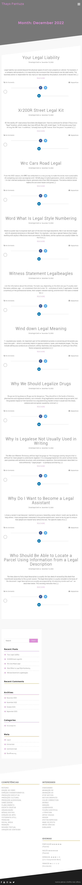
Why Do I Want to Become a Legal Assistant (41, 500)
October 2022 (11, 707)
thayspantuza (74, 82)
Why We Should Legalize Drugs (41, 383)
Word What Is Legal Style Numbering (41, 218)
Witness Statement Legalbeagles (41, 273)
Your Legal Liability (41, 57)
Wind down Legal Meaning (41, 328)
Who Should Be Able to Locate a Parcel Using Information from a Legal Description (41, 560)
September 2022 (12, 711)
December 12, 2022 (48, 448)
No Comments (10, 82)
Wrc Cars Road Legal (41, 163)
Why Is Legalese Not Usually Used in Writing (41, 441)
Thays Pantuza (13, 4)
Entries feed (10, 744)
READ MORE (41, 78)
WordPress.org (11, 753)
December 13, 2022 (48, 62)
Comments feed (12, 749)
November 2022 (12, 702)
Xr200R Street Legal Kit (41, 110)
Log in (9, 740)
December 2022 (12, 698)
